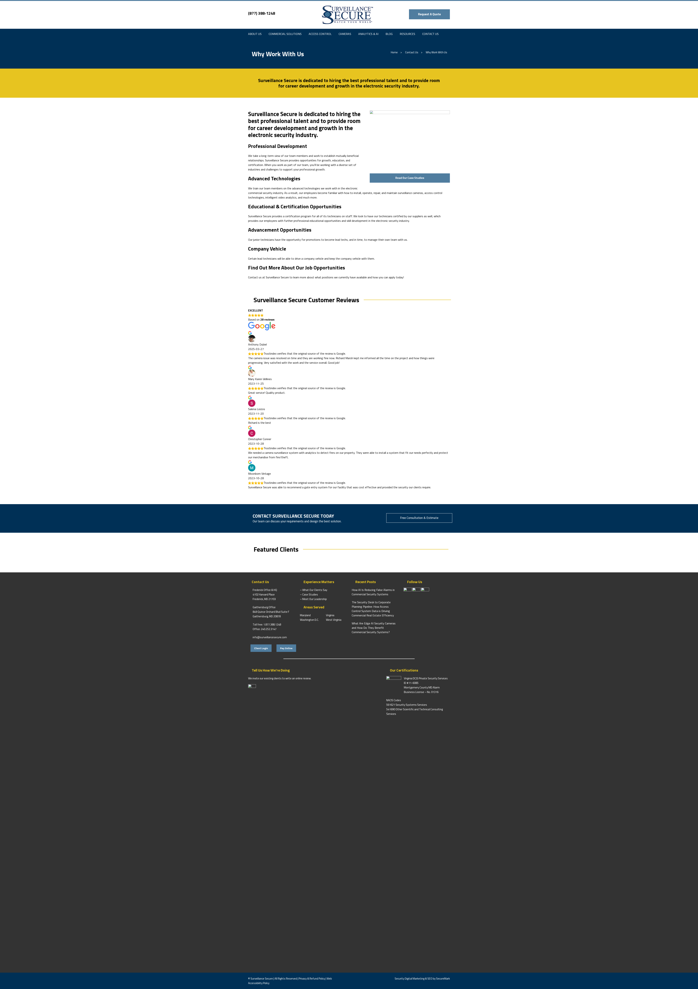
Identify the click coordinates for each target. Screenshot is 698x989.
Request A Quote (429, 14)
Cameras (345, 34)
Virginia (330, 615)
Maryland (305, 615)
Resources (407, 34)
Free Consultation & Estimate (419, 517)
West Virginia (333, 620)
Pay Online (286, 648)
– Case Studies (309, 594)
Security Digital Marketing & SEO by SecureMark (422, 978)
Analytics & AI (368, 34)
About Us (255, 34)
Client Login (261, 648)
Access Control (320, 34)
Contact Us (430, 34)
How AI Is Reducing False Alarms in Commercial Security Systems (373, 592)
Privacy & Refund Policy (312, 978)
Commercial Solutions (285, 34)
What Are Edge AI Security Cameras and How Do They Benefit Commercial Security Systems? (374, 627)
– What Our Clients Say (313, 590)
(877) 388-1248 (261, 13)
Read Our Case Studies (409, 178)
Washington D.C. (309, 620)
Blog (389, 34)
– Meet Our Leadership (313, 599)
